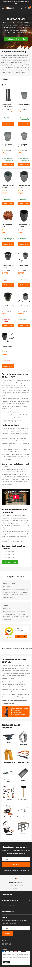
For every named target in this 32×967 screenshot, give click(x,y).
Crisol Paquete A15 (7, 347)
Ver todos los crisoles (10, 562)
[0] (29, 8)
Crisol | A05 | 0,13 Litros (22, 146)
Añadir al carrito (24, 124)
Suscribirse (16, 864)
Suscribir (7, 933)
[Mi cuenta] (25, 8)
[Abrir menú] (3, 8)
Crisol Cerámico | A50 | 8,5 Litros (8, 307)
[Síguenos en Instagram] (6, 944)
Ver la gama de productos (16, 38)
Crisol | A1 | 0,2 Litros (24, 104)
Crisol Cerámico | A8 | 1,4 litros (24, 186)
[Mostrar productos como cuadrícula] (2, 85)
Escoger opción (8, 124)
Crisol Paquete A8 (23, 306)
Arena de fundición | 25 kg (7, 226)
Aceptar (7, 962)
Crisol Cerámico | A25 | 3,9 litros (8, 266)
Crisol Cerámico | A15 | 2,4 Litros (24, 226)
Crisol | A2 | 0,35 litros (8, 145)
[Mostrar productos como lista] (5, 85)
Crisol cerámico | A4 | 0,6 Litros (8, 186)
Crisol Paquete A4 (23, 265)
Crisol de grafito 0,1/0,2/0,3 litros (7, 105)
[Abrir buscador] (22, 8)
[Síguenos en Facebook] (3, 944)
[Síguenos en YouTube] (10, 944)
